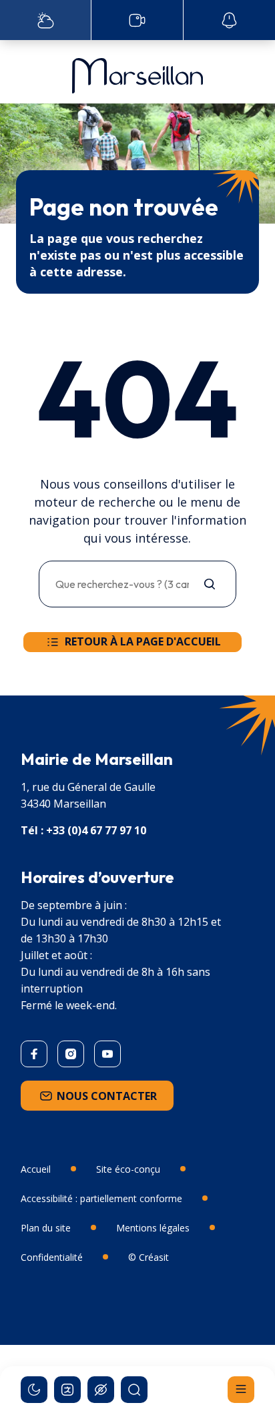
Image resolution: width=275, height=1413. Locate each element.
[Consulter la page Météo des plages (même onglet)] (45, 20)
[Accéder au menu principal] (241, 1389)
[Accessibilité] (100, 1389)
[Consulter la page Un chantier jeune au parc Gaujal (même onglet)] (136, 20)
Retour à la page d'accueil (143, 641)
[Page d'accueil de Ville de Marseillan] (137, 72)
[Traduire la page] (67, 1389)
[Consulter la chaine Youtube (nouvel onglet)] (107, 1054)
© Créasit (148, 1257)
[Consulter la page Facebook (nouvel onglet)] (34, 1054)
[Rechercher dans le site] (134, 1389)
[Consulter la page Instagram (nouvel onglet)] (70, 1054)
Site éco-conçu (128, 1169)
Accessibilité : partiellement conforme (101, 1198)
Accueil (36, 1169)
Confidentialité (52, 1257)
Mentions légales (153, 1227)
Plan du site (46, 1227)
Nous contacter (107, 1096)
